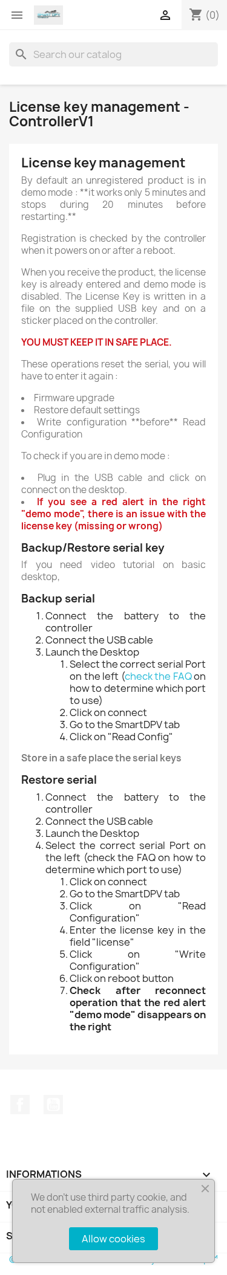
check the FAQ (158, 676)
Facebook (20, 1104)
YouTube (53, 1104)
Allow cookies (113, 1238)
